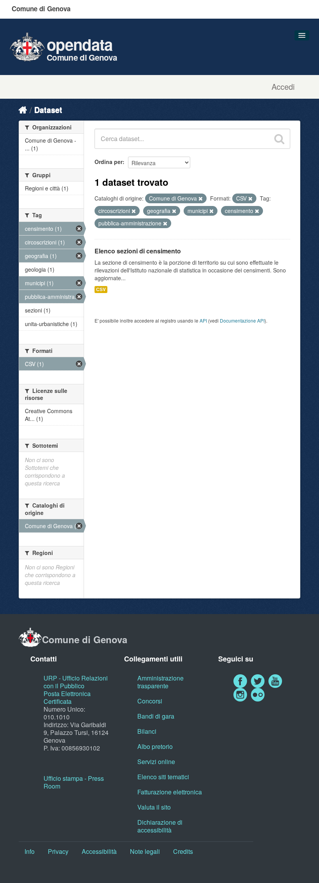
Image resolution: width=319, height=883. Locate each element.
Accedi (283, 86)
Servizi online (156, 761)
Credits (183, 851)
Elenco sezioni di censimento (138, 250)
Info (30, 851)
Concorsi (149, 700)
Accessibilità (99, 851)
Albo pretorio (155, 746)
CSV (101, 289)
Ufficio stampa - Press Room (74, 782)
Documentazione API (242, 320)
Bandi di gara (155, 716)
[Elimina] (200, 198)
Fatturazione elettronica (169, 791)
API (203, 320)
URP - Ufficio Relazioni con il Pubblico (76, 682)
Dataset (48, 109)
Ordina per (109, 162)
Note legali (145, 851)
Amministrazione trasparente (160, 682)
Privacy (58, 851)
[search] (279, 139)
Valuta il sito (154, 807)
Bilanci (146, 731)
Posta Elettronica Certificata (67, 697)
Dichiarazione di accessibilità (159, 826)
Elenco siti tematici (163, 776)
